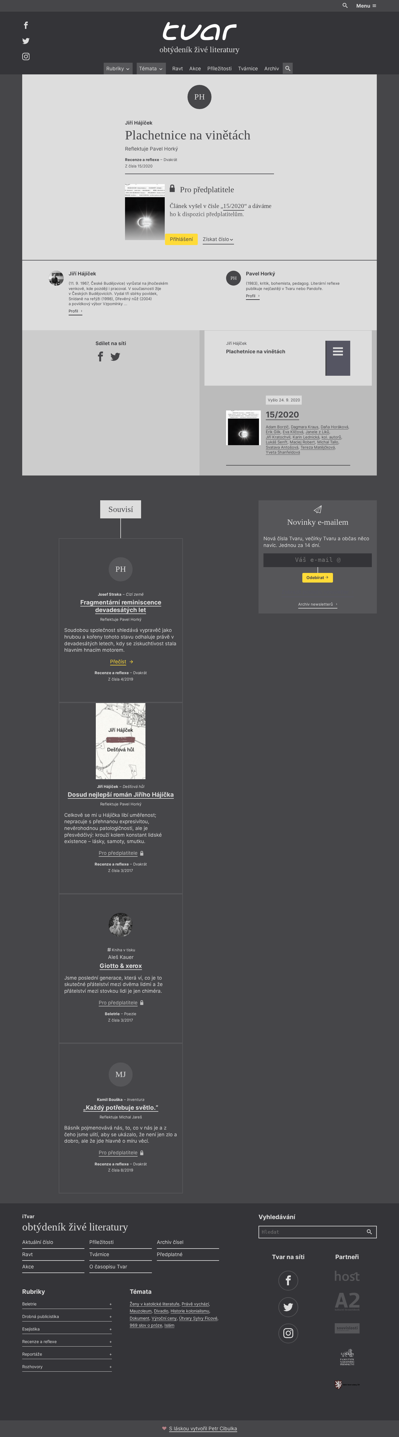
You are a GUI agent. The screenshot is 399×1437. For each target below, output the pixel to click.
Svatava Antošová (282, 447)
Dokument (139, 1318)
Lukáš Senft (276, 442)
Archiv (271, 68)
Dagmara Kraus (304, 426)
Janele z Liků (317, 431)
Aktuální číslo (37, 1242)
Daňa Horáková (334, 426)
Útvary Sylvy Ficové (198, 1318)
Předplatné (170, 1254)
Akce (195, 68)
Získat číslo (216, 239)
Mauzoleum (141, 1310)
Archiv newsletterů (316, 604)
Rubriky (115, 68)
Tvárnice (248, 68)
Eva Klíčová (293, 431)
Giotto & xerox (121, 965)
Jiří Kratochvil (278, 437)
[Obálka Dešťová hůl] (120, 741)
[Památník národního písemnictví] (347, 1358)
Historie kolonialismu (190, 1310)
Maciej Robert (302, 442)
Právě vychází (195, 1303)
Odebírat (315, 577)
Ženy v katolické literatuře (154, 1303)
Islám (169, 1325)
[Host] (347, 1277)
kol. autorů (331, 437)
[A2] (347, 1303)
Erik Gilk (273, 431)
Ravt (177, 68)
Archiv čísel (170, 1242)
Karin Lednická (306, 437)
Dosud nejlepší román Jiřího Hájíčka (121, 794)
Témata (148, 68)
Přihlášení (181, 239)
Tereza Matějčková (318, 447)
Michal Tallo (327, 442)
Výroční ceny (164, 1318)
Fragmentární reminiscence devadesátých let (120, 606)
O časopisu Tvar (108, 1267)
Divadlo (161, 1310)
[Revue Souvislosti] (347, 1329)
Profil (74, 311)
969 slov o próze (146, 1325)
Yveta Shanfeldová (283, 452)
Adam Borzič (277, 426)
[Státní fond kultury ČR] (347, 1384)
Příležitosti (219, 68)
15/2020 (233, 206)
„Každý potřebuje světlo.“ (120, 1107)
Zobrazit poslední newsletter (316, 592)
